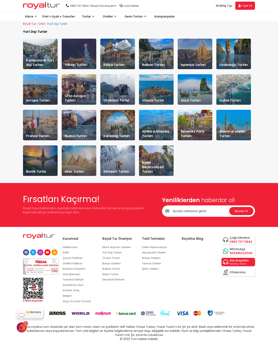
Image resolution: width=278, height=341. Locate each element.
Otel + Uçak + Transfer (58, 16)
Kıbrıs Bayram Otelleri (116, 247)
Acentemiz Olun (73, 285)
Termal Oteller (151, 263)
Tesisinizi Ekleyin (73, 279)
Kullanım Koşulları (74, 269)
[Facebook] (26, 252)
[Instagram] (40, 252)
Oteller (108, 16)
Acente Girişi (71, 290)
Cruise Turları (111, 258)
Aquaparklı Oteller (154, 252)
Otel (41, 24)
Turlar (86, 16)
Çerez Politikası (73, 258)
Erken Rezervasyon (154, 247)
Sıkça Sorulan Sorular (77, 301)
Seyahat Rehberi (113, 279)
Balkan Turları (111, 269)
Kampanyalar (164, 16)
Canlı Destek (131, 6)
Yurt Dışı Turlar (57, 24)
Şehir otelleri (150, 269)
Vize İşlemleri (71, 274)
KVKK (66, 252)
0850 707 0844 (79, 6)
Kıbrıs (29, 16)
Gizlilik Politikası (72, 263)
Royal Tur (29, 24)
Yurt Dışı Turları (112, 252)
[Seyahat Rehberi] (54, 252)
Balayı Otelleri (111, 263)
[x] (33, 252)
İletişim (67, 296)
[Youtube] (47, 252)
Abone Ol (241, 211)
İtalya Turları (110, 274)
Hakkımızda (70, 247)
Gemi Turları (134, 16)
